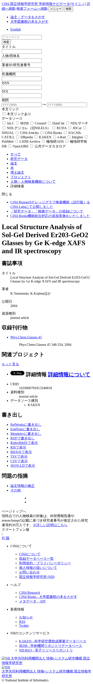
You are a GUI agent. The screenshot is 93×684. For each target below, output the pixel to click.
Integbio (77, 137)
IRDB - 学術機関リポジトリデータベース (50, 646)
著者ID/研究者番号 (16, 65)
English (15, 29)
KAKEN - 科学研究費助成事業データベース (52, 641)
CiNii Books (53, 133)
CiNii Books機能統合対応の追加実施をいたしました (50, 216)
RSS (22, 622)
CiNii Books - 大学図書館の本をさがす (48, 597)
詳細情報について (69, 374)
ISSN (5, 83)
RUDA (61, 128)
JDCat (77, 128)
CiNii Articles (29, 133)
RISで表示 (18, 447)
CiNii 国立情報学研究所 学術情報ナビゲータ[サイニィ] (44, 4)
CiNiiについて (29, 554)
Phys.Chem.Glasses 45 (26, 337)
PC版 (6, 538)
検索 (68, 8)
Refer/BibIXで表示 (24, 443)
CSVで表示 (19, 461)
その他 (15, 490)
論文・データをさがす (27, 17)
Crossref (40, 123)
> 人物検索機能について (37, 181)
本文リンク (10, 109)
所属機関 (9, 74)
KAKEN (45, 137)
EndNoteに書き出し (25, 429)
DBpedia (27, 137)
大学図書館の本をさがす (29, 21)
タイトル (9, 47)
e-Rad (62, 137)
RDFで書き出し (22, 438)
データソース (12, 118)
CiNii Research (29, 592)
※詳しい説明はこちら (50, 525)
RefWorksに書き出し (26, 424)
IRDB (24, 123)
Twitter (24, 625)
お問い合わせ (29, 572)
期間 (5, 100)
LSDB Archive (30, 141)
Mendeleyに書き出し (25, 434)
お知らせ (26, 617)
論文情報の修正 (22, 486)
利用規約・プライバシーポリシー (45, 563)
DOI (5, 91)
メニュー (55, 8)
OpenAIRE (20, 146)
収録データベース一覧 (36, 558)
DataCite (58, 123)
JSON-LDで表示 (22, 465)
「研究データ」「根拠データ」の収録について (46, 211)
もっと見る (10, 364)
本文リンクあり (18, 114)
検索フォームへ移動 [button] (32, 8)
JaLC (10, 123)
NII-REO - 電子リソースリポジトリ (46, 650)
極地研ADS (55, 141)
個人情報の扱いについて (38, 568)
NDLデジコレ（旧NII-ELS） (28, 128)
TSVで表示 (18, 456)
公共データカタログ (50, 146)
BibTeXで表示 (21, 452)
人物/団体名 (11, 56)
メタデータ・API (32, 601)
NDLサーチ (79, 123)
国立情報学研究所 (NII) (37, 577)
